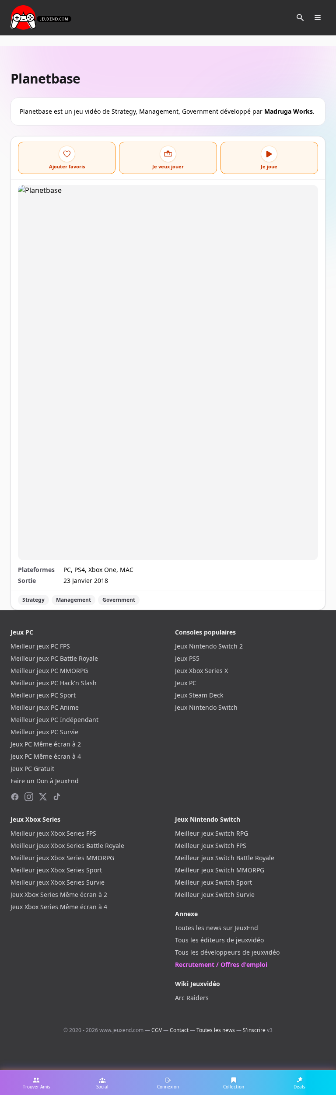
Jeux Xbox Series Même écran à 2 (58, 894)
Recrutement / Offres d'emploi (221, 964)
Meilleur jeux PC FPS (40, 646)
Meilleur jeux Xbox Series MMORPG (62, 858)
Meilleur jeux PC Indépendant (54, 719)
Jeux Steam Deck (199, 695)
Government (118, 599)
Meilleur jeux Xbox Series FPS (53, 833)
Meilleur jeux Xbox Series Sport (56, 870)
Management (73, 599)
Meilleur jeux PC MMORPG (49, 670)
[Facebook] (14, 796)
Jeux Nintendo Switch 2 (209, 646)
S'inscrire (254, 1030)
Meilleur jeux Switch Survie (215, 894)
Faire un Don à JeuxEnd (44, 781)
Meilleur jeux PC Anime (44, 707)
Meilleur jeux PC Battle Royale (54, 658)
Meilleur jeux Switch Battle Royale (224, 858)
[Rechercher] (300, 17)
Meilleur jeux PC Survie (44, 732)
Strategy (33, 599)
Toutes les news (215, 1030)
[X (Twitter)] (42, 796)
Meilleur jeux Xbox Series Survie (57, 882)
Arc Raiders (192, 998)
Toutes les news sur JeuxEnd (216, 928)
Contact (179, 1030)
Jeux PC (185, 683)
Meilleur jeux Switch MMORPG (219, 870)
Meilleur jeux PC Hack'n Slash (53, 683)
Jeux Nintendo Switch (206, 707)
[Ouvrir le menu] (318, 17)
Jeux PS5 (187, 658)
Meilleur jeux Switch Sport (213, 882)
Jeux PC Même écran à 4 (45, 756)
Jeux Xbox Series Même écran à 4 (58, 907)
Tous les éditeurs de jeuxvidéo (219, 940)
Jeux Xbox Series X (201, 670)
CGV (156, 1030)
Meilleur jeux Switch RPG (211, 833)
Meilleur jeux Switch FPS (210, 845)
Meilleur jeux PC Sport (43, 695)
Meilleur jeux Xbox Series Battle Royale (67, 845)
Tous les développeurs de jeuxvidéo (227, 952)
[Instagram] (28, 796)
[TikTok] (56, 796)
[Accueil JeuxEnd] (40, 17)
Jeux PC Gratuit (32, 768)
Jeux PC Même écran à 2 (45, 744)
